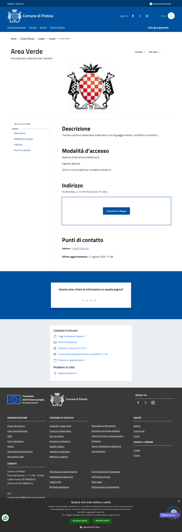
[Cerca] (171, 15)
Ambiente (96, 441)
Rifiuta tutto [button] (102, 521)
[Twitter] (139, 16)
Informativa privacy (101, 476)
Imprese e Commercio (59, 441)
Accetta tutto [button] (80, 521)
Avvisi (136, 436)
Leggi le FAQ (55, 482)
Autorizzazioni (98, 451)
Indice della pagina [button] (22, 124)
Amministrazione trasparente (106, 471)
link (118, 515)
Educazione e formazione (104, 426)
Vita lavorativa (56, 436)
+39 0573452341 (80, 248)
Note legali (97, 482)
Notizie (137, 426)
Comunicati (139, 431)
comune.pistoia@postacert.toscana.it (26, 497)
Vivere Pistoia (28, 38)
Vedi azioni (153, 52)
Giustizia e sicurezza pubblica (106, 431)
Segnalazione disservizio (61, 476)
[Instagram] (146, 16)
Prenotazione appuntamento (63, 471)
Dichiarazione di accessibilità (105, 487)
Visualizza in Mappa (116, 211)
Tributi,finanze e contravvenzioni (107, 436)
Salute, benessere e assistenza (106, 446)
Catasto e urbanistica (59, 451)
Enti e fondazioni (15, 441)
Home (13, 38)
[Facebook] (132, 16)
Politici (10, 446)
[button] (91, 527)
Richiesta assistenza (59, 487)
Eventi (137, 455)
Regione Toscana (15, 3)
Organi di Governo (16, 426)
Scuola (52, 38)
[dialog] (91, 515)
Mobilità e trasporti (58, 456)
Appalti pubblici (56, 446)
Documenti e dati (15, 456)
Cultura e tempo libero (60, 431)
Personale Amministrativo (20, 451)
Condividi (139, 52)
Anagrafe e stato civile (60, 426)
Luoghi (41, 38)
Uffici (9, 436)
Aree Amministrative (17, 431)
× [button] (179, 501)
